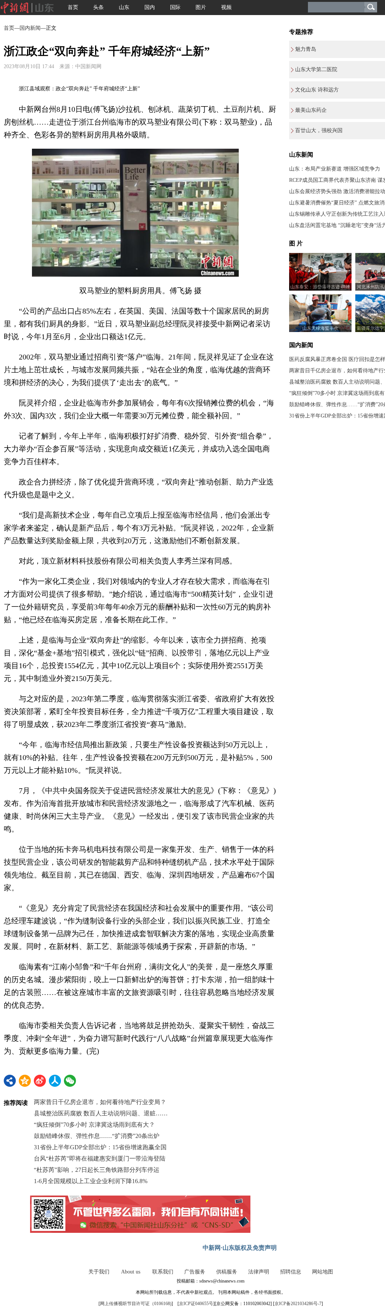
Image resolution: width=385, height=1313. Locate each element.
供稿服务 (226, 1272)
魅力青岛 (305, 49)
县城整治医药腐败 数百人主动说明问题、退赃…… (101, 1113)
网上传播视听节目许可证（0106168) (135, 1303)
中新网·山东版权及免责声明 (240, 1247)
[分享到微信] (70, 1081)
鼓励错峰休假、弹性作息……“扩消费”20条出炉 (96, 1136)
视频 (226, 7)
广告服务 (194, 1272)
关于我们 (98, 1272)
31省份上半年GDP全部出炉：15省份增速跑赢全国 (100, 1147)
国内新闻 (30, 28)
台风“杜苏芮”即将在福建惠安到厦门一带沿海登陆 (99, 1158)
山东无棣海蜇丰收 (320, 328)
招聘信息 (290, 1272)
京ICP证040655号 (196, 1303)
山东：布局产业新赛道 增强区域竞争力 (334, 169)
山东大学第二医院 (316, 69)
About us (130, 1272)
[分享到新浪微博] (40, 1081)
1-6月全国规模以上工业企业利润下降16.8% (90, 1181)
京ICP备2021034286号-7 (297, 1303)
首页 (73, 7)
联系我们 (162, 1272)
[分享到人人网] (55, 1081)
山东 (124, 7)
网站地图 (322, 1272)
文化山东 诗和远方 (317, 90)
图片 (201, 7)
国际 (175, 7)
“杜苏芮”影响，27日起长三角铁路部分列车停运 (96, 1170)
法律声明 (258, 1272)
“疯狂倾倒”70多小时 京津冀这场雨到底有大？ (94, 1124)
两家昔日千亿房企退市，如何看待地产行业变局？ (100, 1102)
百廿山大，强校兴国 (319, 130)
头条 (98, 7)
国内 (149, 7)
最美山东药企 (311, 110)
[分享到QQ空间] (25, 1081)
